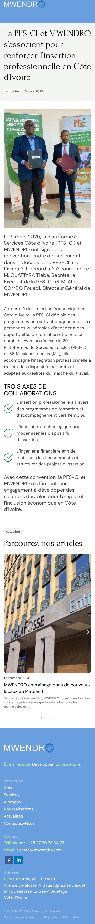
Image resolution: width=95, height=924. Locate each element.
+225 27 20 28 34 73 (45, 842)
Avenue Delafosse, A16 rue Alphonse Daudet (44, 885)
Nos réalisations (18, 809)
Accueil (11, 787)
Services (12, 795)
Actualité (12, 91)
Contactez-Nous (19, 823)
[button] (9, 18)
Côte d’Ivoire (15, 897)
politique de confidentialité (59, 917)
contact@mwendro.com (39, 850)
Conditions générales (19, 917)
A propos (12, 802)
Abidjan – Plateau (38, 879)
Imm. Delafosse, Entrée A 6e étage (35, 891)
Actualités (13, 816)
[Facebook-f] (9, 860)
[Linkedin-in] (18, 860)
